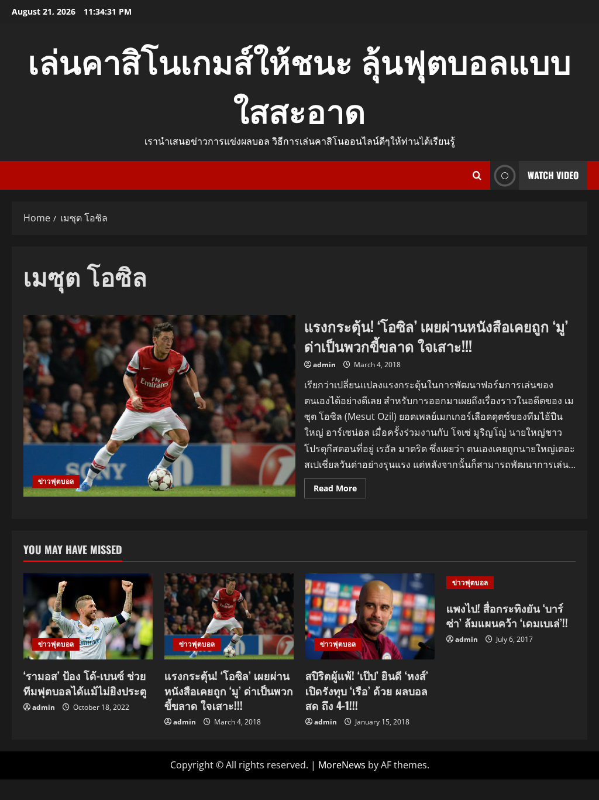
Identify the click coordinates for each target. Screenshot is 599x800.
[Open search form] (477, 175)
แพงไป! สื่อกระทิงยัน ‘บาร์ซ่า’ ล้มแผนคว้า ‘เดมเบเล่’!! (507, 615)
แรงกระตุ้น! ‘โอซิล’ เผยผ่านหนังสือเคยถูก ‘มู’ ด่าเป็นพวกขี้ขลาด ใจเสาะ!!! (159, 406)
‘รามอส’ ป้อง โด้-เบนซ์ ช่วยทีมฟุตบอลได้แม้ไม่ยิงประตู (85, 683)
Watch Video (553, 175)
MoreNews (342, 764)
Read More (340, 490)
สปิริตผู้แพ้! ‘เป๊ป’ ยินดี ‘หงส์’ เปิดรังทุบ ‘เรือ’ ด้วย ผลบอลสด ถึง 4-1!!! (366, 690)
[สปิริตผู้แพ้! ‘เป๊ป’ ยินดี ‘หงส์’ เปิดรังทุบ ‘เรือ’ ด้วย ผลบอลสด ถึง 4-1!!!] (370, 616)
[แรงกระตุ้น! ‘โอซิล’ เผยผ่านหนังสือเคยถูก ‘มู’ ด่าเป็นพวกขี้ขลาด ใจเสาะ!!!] (229, 616)
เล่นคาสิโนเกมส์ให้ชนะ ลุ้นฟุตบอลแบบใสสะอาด (300, 84)
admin (324, 365)
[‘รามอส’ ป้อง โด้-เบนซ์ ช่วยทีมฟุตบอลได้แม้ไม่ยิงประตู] (88, 616)
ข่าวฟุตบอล (56, 481)
